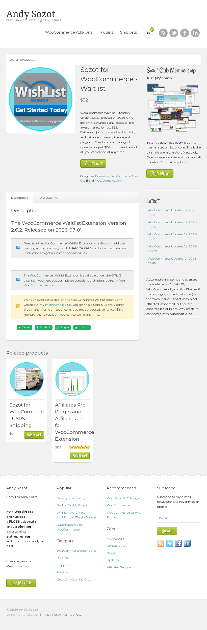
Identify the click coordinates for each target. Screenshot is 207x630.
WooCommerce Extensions (76, 550)
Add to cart (93, 163)
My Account (115, 538)
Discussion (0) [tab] (49, 197)
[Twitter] (170, 543)
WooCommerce (118, 505)
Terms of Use (72, 614)
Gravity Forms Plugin (72, 498)
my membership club (118, 132)
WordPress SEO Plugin (123, 498)
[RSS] (163, 33)
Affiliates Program (120, 567)
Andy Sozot (30, 14)
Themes (62, 572)
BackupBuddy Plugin (72, 505)
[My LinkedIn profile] (195, 33)
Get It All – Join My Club (74, 579)
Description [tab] (19, 197)
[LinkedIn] (188, 543)
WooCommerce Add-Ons (68, 32)
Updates (113, 560)
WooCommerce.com (108, 180)
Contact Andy (117, 545)
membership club (58, 305)
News (111, 553)
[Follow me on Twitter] (173, 33)
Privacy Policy (50, 614)
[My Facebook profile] (184, 33)
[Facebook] (179, 543)
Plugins (106, 32)
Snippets (128, 32)
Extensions (102, 176)
